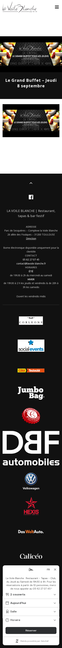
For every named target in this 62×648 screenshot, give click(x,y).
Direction (31, 238)
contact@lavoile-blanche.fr (31, 263)
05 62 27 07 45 (31, 259)
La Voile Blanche (20, 7)
